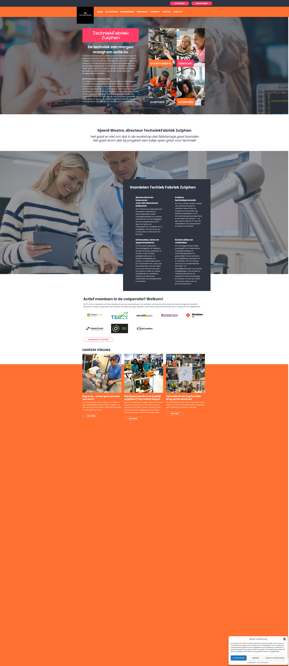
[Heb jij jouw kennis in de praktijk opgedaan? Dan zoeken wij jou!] (143, 372)
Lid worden (179, 3)
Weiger (255, 658)
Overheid (155, 12)
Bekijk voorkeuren (275, 658)
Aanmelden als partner (98, 338)
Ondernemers (127, 12)
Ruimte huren (202, 3)
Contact (177, 12)
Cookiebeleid (251, 662)
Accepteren (239, 658)
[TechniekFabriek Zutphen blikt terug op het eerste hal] (185, 372)
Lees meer (91, 415)
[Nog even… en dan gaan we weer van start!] (101, 372)
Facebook (162, 3)
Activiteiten (111, 12)
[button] (284, 639)
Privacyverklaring (262, 662)
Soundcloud (166, 3)
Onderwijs (142, 12)
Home (100, 12)
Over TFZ (166, 12)
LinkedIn (158, 3)
